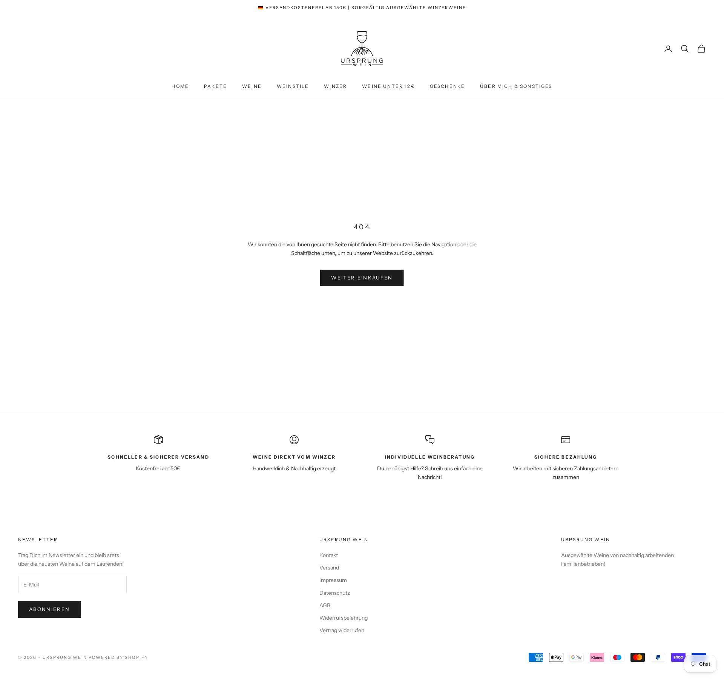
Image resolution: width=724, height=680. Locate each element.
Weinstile (293, 86)
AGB (324, 605)
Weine (252, 86)
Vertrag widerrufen (341, 630)
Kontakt (328, 555)
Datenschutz (334, 592)
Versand (329, 567)
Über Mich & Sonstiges (516, 86)
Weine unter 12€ (388, 86)
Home (180, 86)
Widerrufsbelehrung (343, 617)
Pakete (215, 86)
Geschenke (447, 86)
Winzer (335, 86)
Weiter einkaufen (362, 278)
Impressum (333, 580)
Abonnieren (49, 609)
